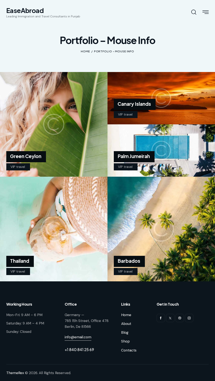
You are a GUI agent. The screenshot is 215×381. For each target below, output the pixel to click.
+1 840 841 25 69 (79, 349)
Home (85, 51)
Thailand (19, 261)
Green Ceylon (25, 156)
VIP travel (17, 167)
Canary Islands (134, 104)
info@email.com (78, 337)
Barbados (129, 261)
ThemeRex (15, 373)
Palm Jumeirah (134, 156)
